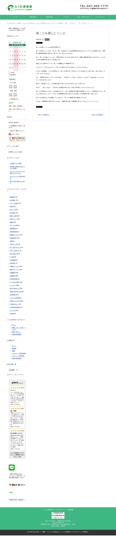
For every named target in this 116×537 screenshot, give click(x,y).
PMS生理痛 (13, 279)
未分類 (12, 313)
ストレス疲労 (14, 203)
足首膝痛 (12, 260)
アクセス (66, 17)
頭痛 (11, 206)
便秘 (11, 241)
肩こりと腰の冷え (43, 114)
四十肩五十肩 (14, 253)
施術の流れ (49, 17)
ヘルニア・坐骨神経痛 (19, 353)
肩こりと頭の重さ (97, 114)
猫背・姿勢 (13, 216)
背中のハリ (13, 219)
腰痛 (11, 222)
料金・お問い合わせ (83, 17)
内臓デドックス (15, 266)
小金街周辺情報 (15, 307)
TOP (37, 23)
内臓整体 (12, 272)
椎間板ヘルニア (15, 235)
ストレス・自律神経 (18, 356)
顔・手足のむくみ (15, 247)
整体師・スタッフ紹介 (15, 152)
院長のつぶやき (15, 301)
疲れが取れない (15, 288)
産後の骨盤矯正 (17, 334)
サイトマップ (100, 17)
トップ (16, 17)
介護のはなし (14, 304)
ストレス (12, 285)
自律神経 (12, 294)
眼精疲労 (12, 197)
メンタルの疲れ (15, 282)
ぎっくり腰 (13, 225)
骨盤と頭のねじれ (15, 291)
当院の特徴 (32, 17)
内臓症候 (12, 276)
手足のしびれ (14, 244)
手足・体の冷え (15, 250)
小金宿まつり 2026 (15, 163)
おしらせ (12, 310)
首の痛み (12, 213)
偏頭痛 (14, 348)
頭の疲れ (12, 200)
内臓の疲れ (13, 238)
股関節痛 (12, 228)
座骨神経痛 (13, 231)
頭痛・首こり (16, 332)
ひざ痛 (12, 257)
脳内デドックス (15, 269)
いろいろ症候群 (15, 298)
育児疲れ (12, 263)
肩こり (47, 39)
